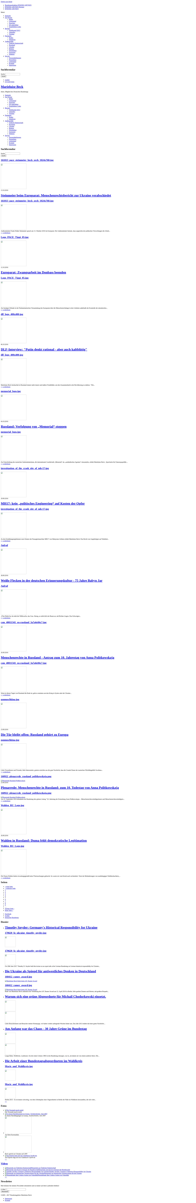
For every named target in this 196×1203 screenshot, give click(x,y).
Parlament (8, 36)
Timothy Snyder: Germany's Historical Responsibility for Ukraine (51, 927)
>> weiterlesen (5, 233)
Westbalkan (12, 50)
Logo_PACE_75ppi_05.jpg (14, 237)
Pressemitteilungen (15, 58)
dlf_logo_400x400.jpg (12, 314)
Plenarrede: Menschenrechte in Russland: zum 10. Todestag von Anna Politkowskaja (60, 787)
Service (7, 56)
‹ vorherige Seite (10, 888)
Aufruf (4, 545)
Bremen (7, 28)
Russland (12, 45)
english (7, 80)
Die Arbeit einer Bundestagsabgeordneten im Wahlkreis (43, 1061)
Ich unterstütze (13, 25)
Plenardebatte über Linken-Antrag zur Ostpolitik (53, 1175)
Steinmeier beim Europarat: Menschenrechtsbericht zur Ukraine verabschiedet (56, 195)
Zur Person (8, 17)
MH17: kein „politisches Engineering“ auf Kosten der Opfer (43, 503)
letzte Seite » (9, 910)
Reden (11, 38)
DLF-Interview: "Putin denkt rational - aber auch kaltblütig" (44, 349)
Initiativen (12, 39)
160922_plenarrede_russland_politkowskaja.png (26, 776)
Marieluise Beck (12, 86)
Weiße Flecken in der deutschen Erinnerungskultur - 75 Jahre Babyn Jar (51, 580)
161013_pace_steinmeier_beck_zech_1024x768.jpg (27, 160)
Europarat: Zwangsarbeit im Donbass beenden (33, 272)
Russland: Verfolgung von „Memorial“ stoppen (34, 426)
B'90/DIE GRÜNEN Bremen (14, 7)
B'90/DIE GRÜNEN (12, 9)
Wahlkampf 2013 (14, 30)
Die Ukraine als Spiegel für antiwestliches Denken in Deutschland (50, 971)
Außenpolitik (9, 41)
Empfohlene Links (15, 27)
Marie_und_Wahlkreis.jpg (19, 1066)
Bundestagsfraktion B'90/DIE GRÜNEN (18, 5)
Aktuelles (12, 32)
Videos (4, 1163)
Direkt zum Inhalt (6, 2)
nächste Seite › (9, 908)
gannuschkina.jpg (10, 699)
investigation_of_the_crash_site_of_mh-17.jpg (25, 468)
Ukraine (11, 47)
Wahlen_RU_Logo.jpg (12, 805)
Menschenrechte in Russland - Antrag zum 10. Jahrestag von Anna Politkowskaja (57, 657)
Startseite (8, 16)
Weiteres (11, 54)
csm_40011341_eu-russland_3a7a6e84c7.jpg (23, 622)
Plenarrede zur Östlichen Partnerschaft (43, 1168)
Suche (3, 74)
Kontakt (11, 63)
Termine (11, 34)
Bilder (11, 19)
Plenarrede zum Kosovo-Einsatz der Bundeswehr (54, 1170)
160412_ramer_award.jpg (18, 976)
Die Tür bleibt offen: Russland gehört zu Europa (34, 734)
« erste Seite (9, 886)
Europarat (12, 52)
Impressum (12, 65)
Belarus (11, 49)
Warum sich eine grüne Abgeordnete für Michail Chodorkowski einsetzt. (55, 996)
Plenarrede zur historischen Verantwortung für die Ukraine (63, 1173)
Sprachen (12, 23)
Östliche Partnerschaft (16, 43)
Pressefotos (12, 60)
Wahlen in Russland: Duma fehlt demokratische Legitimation (44, 840)
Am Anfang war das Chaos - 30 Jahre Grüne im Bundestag (46, 1029)
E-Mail (4, 1189)
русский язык (9, 82)
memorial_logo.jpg (11, 391)
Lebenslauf (12, 21)
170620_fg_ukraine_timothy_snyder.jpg (25, 933)
